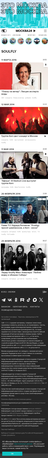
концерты (8, 98)
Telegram (3, 300)
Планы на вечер (18, 98)
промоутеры (26, 231)
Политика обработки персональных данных (16, 399)
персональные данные (23, 444)
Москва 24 (24, 31)
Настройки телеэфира (9, 317)
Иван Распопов (20, 187)
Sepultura (29, 279)
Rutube (22, 300)
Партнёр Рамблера (7, 429)
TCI (39, 231)
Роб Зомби (10, 234)
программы (5, 187)
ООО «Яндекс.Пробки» (20, 415)
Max (35, 300)
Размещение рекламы (11, 310)
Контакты (35, 306)
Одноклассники (16, 300)
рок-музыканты (30, 140)
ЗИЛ (2, 98)
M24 (13, 292)
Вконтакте (10, 300)
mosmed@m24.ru (35, 383)
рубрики (28, 98)
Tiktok (28, 300)
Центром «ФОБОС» (34, 409)
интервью (12, 231)
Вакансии (5, 306)
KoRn (11, 140)
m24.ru (7, 323)
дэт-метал (20, 279)
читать (34, 231)
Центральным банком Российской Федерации (21, 412)
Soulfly (34, 98)
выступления (19, 140)
